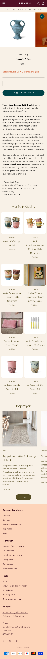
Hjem (6, 9)
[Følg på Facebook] (4, 641)
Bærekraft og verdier (12, 524)
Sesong (6, 533)
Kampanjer (8, 564)
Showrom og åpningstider (15, 586)
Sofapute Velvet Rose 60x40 (12, 343)
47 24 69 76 (8, 634)
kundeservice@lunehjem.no (16, 627)
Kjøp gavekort (9, 559)
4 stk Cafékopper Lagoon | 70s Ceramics (12, 297)
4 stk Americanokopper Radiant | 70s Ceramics (34, 247)
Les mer (6, 489)
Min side (6, 515)
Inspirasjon (8, 529)
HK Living (23, 54)
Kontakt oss (8, 590)
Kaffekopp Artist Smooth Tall (12, 387)
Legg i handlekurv (23, 92)
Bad (4, 450)
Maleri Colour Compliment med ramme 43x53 (34, 297)
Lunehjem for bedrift (12, 555)
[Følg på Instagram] (10, 641)
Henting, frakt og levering (14, 546)
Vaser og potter (19, 9)
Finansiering (8, 551)
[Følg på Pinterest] (17, 641)
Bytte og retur (9, 594)
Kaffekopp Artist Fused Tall (35, 387)
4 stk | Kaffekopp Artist (12, 243)
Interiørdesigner (10, 568)
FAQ (5, 581)
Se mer (23, 497)
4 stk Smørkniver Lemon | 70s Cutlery (34, 343)
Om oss (6, 520)
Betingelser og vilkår (12, 599)
